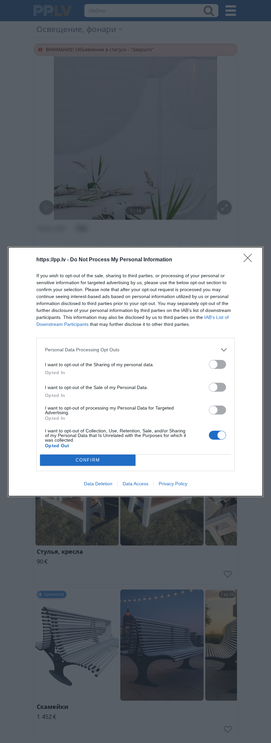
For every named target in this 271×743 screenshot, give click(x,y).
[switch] (217, 364)
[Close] (250, 260)
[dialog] (135, 371)
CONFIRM (88, 460)
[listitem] (135, 349)
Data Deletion (98, 483)
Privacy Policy (173, 483)
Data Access (135, 483)
